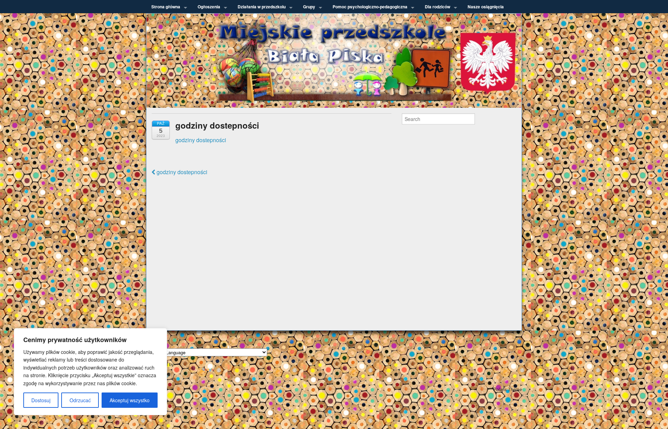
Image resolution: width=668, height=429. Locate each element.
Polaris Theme (507, 389)
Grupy (309, 6)
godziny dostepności (200, 140)
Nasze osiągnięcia (486, 6)
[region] (90, 371)
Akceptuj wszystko (130, 400)
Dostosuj (40, 400)
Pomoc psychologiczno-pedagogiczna (370, 6)
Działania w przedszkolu (262, 6)
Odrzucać (80, 400)
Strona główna (165, 6)
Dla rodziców (437, 6)
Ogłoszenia (209, 6)
